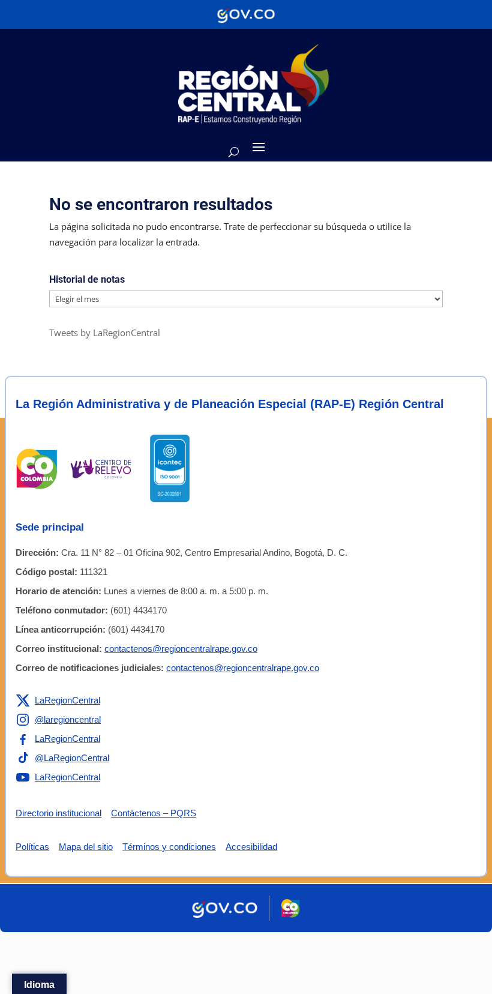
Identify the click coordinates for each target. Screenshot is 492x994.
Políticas (32, 847)
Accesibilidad (251, 847)
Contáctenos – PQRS (153, 813)
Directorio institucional (58, 813)
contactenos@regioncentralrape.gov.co (180, 648)
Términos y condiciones (169, 847)
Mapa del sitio (86, 847)
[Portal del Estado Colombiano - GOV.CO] (246, 14)
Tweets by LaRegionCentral (104, 333)
